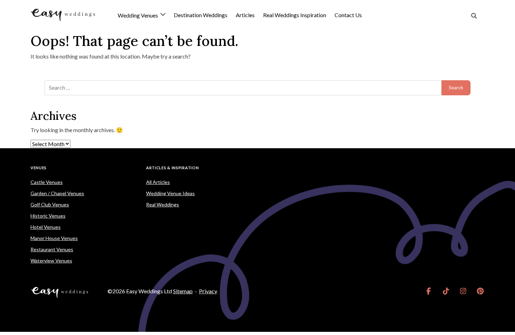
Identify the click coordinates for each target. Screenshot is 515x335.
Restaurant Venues (51, 249)
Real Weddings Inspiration (294, 15)
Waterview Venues (51, 261)
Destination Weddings (200, 15)
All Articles (158, 182)
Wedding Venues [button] (138, 15)
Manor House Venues (54, 238)
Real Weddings (162, 204)
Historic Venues (48, 216)
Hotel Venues (45, 227)
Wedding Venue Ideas (170, 193)
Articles (245, 15)
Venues (38, 167)
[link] (428, 291)
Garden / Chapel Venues (57, 193)
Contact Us (348, 15)
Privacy (208, 291)
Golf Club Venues (49, 204)
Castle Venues (46, 182)
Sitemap (183, 291)
